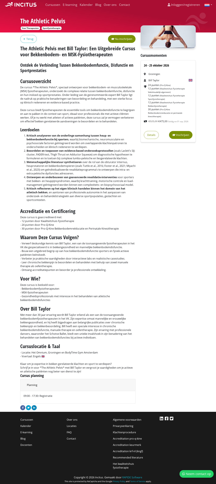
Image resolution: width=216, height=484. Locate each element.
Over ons (110, 5)
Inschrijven (182, 135)
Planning (32, 385)
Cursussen (52, 5)
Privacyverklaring (123, 426)
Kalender (86, 5)
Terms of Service (137, 481)
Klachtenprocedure (124, 432)
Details (151, 135)
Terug (29, 39)
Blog (98, 5)
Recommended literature (128, 457)
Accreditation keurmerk (127, 445)
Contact (124, 5)
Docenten (26, 445)
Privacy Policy (119, 481)
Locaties (72, 426)
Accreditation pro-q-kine (127, 438)
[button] (207, 5)
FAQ (69, 432)
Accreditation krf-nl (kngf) (128, 451)
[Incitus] (21, 4)
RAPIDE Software (132, 477)
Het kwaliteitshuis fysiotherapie (123, 465)
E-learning (70, 5)
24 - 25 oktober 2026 (156, 65)
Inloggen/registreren (185, 5)
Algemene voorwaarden (127, 419)
